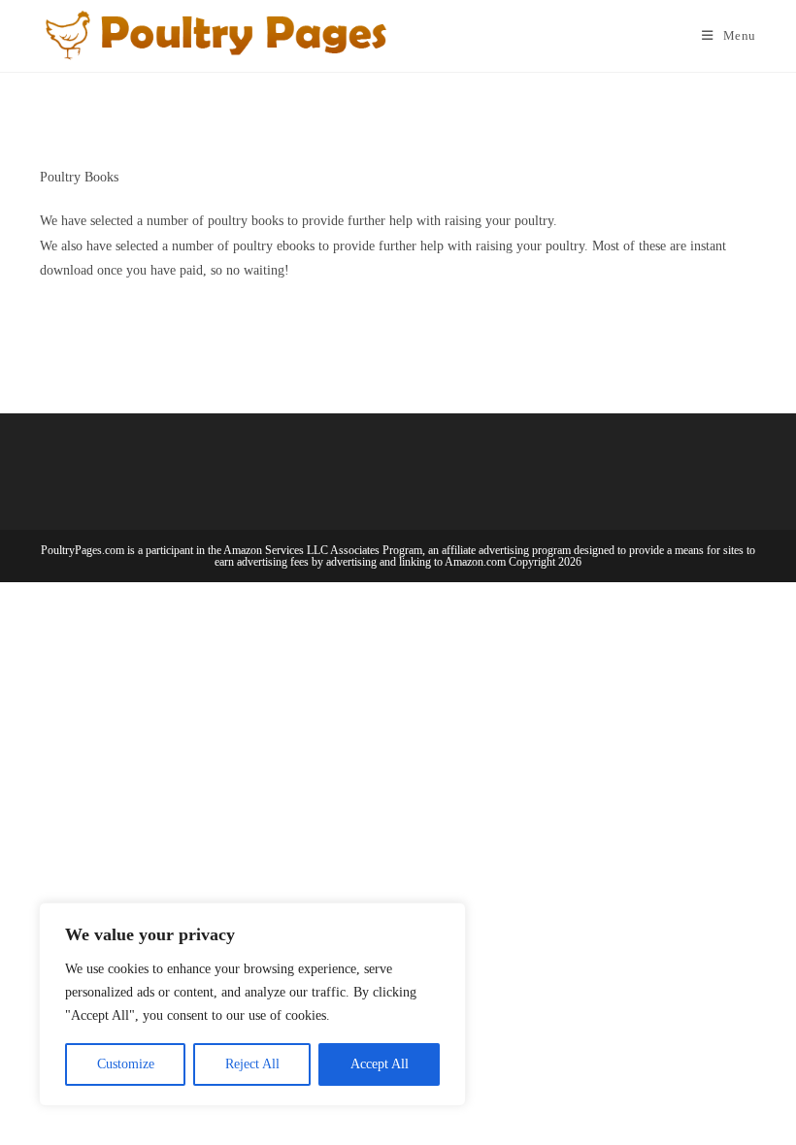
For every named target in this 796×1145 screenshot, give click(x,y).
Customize (125, 1064)
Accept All (379, 1064)
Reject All (252, 1064)
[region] (252, 1004)
